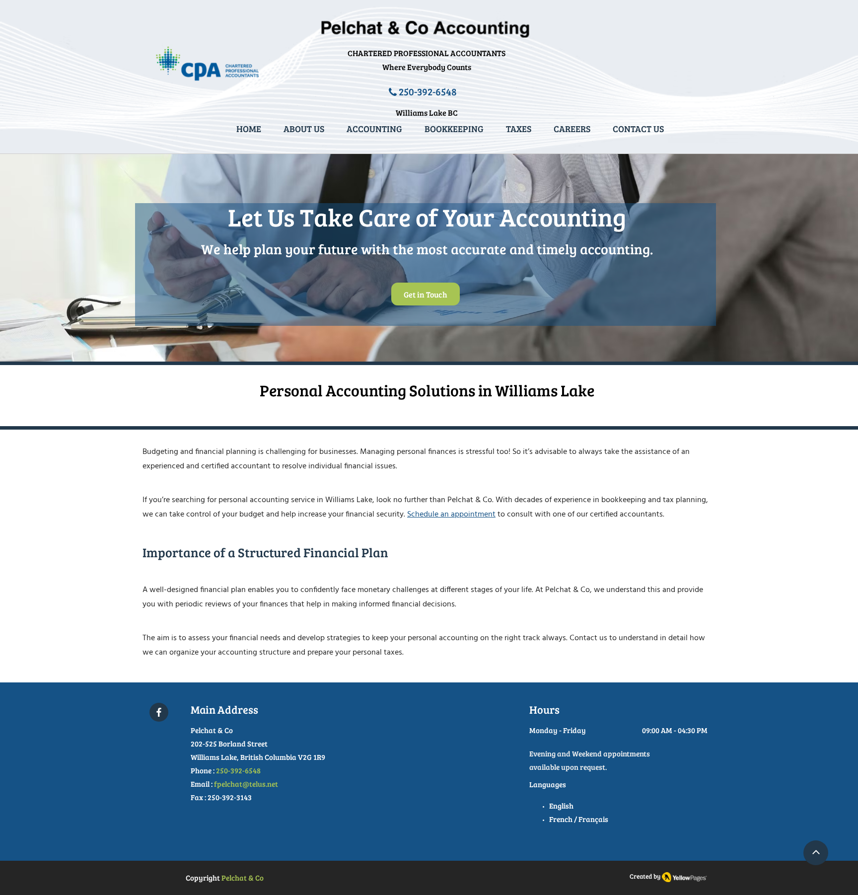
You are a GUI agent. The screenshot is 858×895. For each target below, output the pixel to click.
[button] (518, 129)
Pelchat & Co (242, 878)
